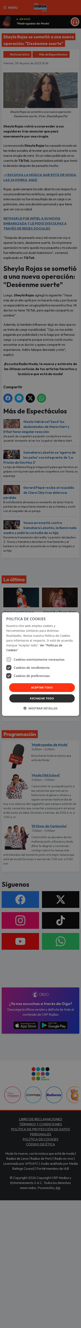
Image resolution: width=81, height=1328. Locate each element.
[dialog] (40, 664)
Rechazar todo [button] (42, 698)
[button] (40, 708)
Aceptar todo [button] (42, 687)
